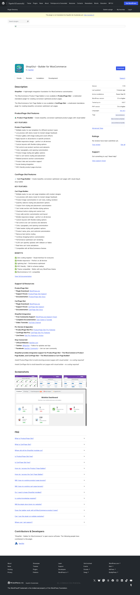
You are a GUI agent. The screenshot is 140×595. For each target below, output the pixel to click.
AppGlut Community (31, 348)
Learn (60, 563)
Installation (40, 78)
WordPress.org (35, 291)
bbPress (112, 569)
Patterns (35, 572)
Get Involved (88, 563)
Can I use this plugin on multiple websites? (29, 516)
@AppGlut (26, 346)
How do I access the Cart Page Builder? (29, 474)
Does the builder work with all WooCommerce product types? (36, 510)
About (9, 563)
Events (86, 566)
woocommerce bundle (118, 122)
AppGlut (31, 70)
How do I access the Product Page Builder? (30, 468)
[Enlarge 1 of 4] (35, 378)
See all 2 (122, 110)
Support (122, 78)
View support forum (99, 161)
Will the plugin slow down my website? (28, 504)
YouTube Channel (35, 322)
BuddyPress (113, 572)
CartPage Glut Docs (36, 310)
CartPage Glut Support (36, 307)
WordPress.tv (63, 572)
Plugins (35, 569)
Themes (35, 566)
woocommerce (120, 115)
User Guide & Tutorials (44, 320)
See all (123, 145)
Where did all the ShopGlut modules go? (29, 450)
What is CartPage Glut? (23, 444)
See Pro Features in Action (34, 335)
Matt (111, 566)
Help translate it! (89, 15)
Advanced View (97, 128)
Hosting (10, 569)
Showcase (36, 563)
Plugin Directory (13, 9)
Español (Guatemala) (32, 583)
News (9, 566)
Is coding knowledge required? (25, 498)
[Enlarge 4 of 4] (84, 391)
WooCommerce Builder (117, 119)
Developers (62, 569)
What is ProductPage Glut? (24, 438)
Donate (87, 569)
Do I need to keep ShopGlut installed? (28, 492)
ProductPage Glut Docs (37, 297)
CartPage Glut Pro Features (40, 333)
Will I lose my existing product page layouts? (30, 480)
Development (53, 78)
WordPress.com (114, 563)
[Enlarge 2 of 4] (59, 378)
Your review (96, 145)
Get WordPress (131, 3)
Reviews (29, 78)
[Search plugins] (28, 21)
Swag (86, 572)
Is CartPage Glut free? (22, 462)
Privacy (10, 572)
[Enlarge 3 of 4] (84, 378)
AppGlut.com (33, 343)
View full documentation (23, 276)
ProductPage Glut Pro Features (44, 330)
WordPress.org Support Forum (46, 317)
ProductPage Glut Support (37, 294)
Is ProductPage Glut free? (24, 456)
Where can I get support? (24, 522)
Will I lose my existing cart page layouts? (29, 486)
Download (120, 68)
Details (19, 78)
